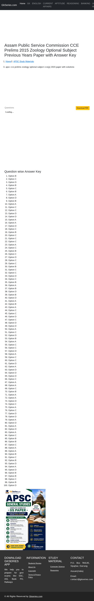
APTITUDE (60, 3)
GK (28, 3)
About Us (31, 567)
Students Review (34, 563)
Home (22, 3)
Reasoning (54, 570)
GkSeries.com (9, 5)
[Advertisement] (47, 26)
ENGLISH (36, 3)
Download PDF (82, 108)
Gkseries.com (35, 596)
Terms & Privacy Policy (34, 576)
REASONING (73, 3)
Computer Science (57, 567)
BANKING (85, 3)
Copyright (32, 571)
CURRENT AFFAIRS (48, 5)
